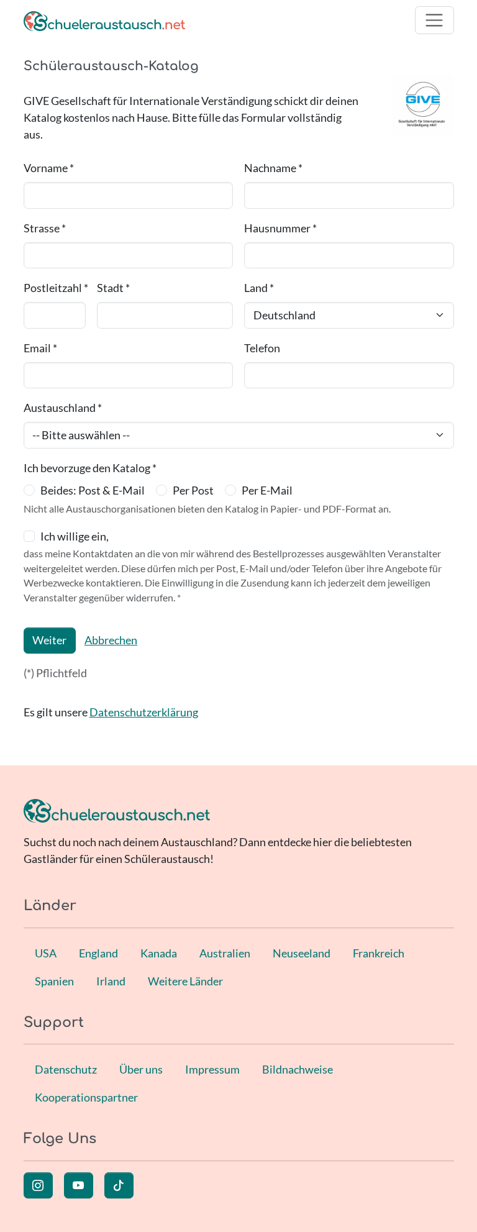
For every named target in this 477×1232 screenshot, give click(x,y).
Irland (110, 981)
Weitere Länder (185, 981)
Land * (259, 287)
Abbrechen (110, 640)
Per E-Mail (267, 490)
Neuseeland (301, 953)
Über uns (141, 1069)
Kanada (158, 953)
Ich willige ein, (74, 536)
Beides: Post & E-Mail (92, 490)
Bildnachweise (297, 1069)
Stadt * (113, 287)
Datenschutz (66, 1069)
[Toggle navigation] (434, 20)
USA (46, 953)
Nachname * (273, 168)
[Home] (104, 20)
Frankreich (378, 953)
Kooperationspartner (86, 1097)
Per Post (193, 490)
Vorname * (49, 168)
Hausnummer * (280, 228)
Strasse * (45, 228)
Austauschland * (63, 407)
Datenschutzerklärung (143, 712)
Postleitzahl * (56, 287)
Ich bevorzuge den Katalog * (90, 468)
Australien (224, 953)
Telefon (262, 348)
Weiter (49, 640)
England (98, 953)
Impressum (212, 1069)
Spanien (54, 981)
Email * (40, 348)
